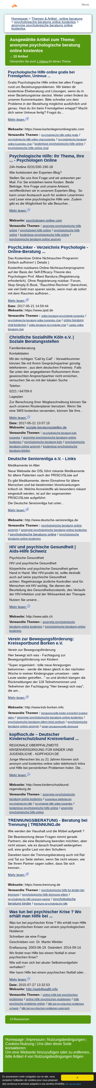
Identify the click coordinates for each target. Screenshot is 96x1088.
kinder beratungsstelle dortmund (60, 726)
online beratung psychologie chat (47, 325)
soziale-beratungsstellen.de (46, 427)
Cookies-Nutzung (19, 1044)
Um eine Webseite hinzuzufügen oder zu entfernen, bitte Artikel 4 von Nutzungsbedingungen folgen (47, 1054)
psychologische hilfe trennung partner (29, 899)
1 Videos (43, 61)
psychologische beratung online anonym (35, 239)
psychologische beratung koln (43, 442)
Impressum (35, 1040)
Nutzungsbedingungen (66, 1040)
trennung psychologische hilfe (51, 903)
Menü (85, 4)
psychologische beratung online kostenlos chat (34, 320)
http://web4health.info (42, 989)
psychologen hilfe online (35, 230)
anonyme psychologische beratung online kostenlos (54, 530)
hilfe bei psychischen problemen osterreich (45, 1008)
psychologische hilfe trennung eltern (45, 894)
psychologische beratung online (33, 534)
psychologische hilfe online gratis (59, 135)
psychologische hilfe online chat (28, 148)
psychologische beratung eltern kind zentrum (36, 722)
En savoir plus (73, 1084)
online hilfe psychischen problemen (48, 999)
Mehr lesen (16, 119)
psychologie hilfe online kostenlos (53, 803)
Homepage (15, 1040)
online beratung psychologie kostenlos (62, 315)
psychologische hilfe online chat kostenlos (31, 139)
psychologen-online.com (44, 220)
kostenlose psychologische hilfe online (58, 143)
